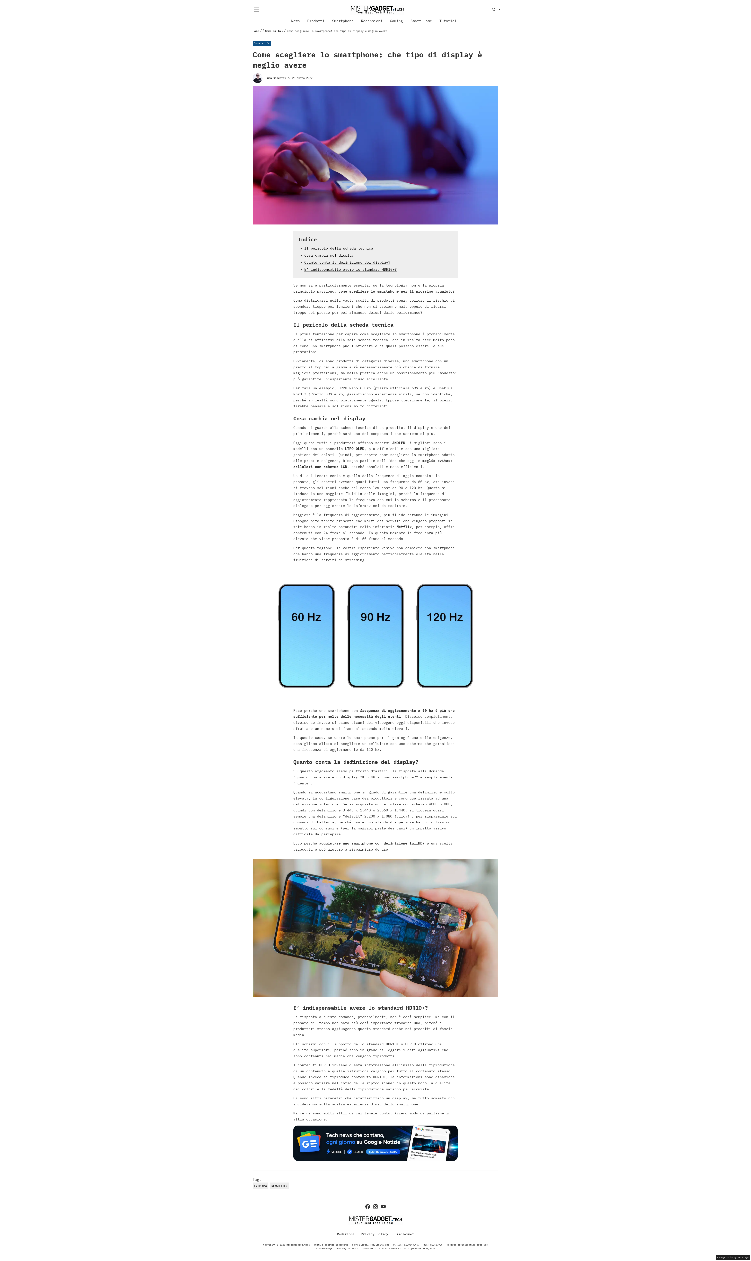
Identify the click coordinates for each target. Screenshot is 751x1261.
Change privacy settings (733, 1257)
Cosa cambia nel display (329, 255)
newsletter (279, 1186)
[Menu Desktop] (257, 9)
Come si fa (261, 43)
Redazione (346, 1234)
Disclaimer (404, 1234)
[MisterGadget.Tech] (377, 9)
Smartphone (343, 21)
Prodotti (315, 21)
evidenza (260, 1186)
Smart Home (421, 21)
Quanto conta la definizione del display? (347, 262)
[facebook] (367, 1206)
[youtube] (383, 1206)
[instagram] (375, 1206)
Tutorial (448, 21)
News (295, 21)
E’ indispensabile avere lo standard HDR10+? (350, 269)
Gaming (396, 21)
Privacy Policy (374, 1234)
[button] (496, 10)
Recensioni (372, 21)
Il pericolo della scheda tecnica (338, 248)
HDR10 (324, 1065)
